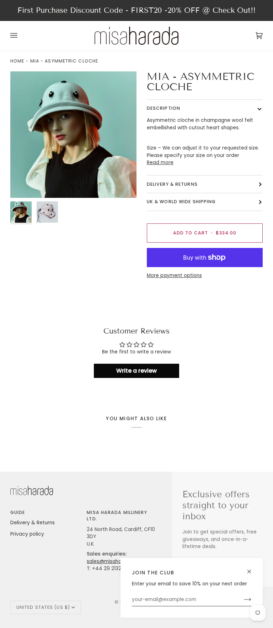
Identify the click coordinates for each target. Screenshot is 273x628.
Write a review (136, 371)
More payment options (174, 275)
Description (163, 108)
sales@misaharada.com (116, 561)
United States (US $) (43, 607)
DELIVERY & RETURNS (172, 184)
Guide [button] (17, 512)
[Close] (252, 568)
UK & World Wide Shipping (181, 202)
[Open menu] (21, 35)
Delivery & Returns (32, 522)
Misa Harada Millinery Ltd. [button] (117, 515)
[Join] (241, 599)
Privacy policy (27, 534)
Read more (160, 162)
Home (17, 61)
